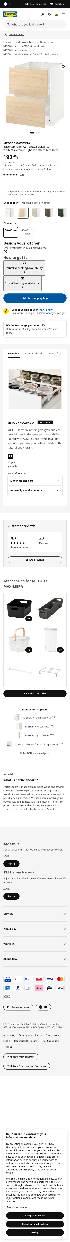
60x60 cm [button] (52, 150)
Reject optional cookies (35, 1224)
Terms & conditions (49, 1041)
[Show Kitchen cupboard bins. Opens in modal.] (51, 671)
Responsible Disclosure (25, 1041)
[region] (35, 94)
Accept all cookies (35, 1215)
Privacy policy (52, 1035)
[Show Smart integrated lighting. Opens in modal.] (19, 671)
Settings (35, 1232)
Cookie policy (25, 1035)
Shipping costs (12, 165)
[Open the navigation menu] (63, 14)
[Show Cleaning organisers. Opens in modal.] (51, 608)
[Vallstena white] (9, 213)
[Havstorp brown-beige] (49, 213)
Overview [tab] (14, 353)
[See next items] (57, 353)
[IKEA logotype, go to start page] (10, 14)
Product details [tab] (34, 353)
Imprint (38, 1035)
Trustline (7, 1046)
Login (6, 855)
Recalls (6, 1041)
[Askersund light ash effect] (23, 213)
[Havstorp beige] (36, 213)
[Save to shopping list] (63, 66)
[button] (15, 461)
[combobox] (34, 24)
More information (17, 1207)
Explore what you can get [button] (51, 313)
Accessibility (9, 1035)
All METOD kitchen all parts (35, 753)
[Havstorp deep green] (62, 213)
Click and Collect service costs (37, 165)
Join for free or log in (23, 313)
